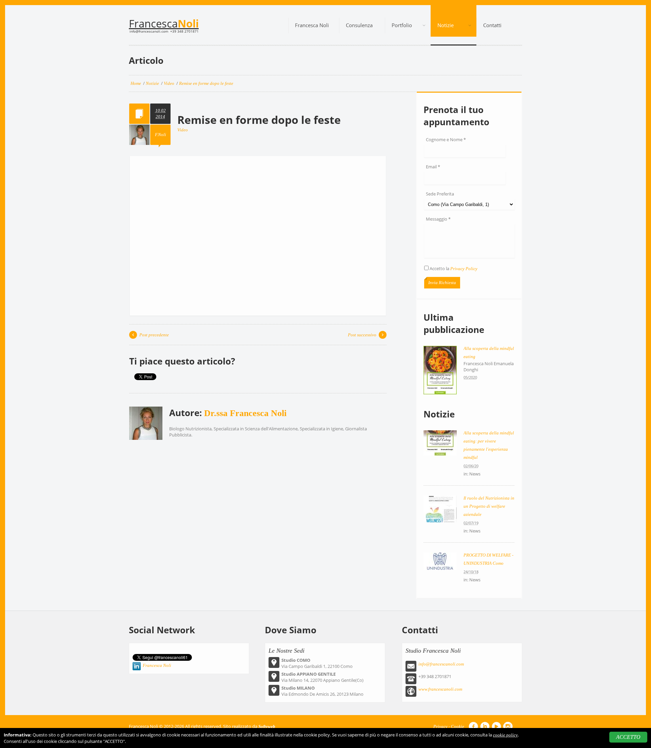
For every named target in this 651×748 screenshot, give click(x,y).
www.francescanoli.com (440, 689)
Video (182, 129)
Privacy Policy (463, 268)
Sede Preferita (440, 194)
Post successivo (362, 334)
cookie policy (505, 734)
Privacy (440, 726)
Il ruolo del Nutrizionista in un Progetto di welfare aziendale (488, 506)
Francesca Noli (157, 665)
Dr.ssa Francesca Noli (245, 413)
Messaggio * (438, 219)
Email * (433, 167)
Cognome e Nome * (446, 139)
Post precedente (154, 334)
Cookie (457, 726)
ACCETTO (628, 737)
